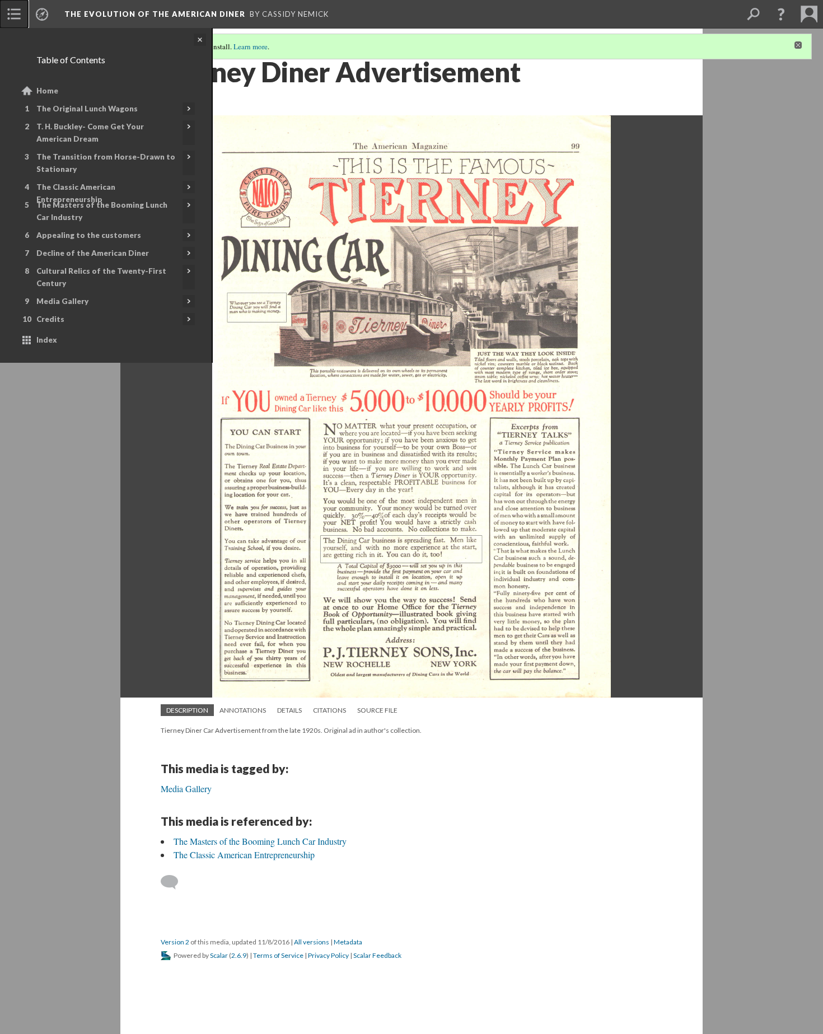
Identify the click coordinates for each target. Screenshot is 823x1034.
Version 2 (175, 942)
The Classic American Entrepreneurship (75, 193)
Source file (377, 710)
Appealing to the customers (88, 235)
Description (187, 710)
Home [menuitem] (47, 90)
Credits (50, 319)
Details (289, 710)
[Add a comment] (174, 882)
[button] (781, 14)
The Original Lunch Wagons (87, 108)
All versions (311, 942)
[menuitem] (14, 14)
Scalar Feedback (377, 955)
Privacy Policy (328, 955)
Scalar (219, 955)
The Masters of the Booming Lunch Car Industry (101, 211)
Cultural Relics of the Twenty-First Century (101, 277)
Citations (329, 710)
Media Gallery (62, 301)
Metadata (348, 942)
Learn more (250, 46)
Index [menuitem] (46, 339)
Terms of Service (278, 955)
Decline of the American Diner (92, 253)
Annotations (242, 710)
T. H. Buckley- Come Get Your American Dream (90, 132)
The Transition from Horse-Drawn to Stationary (105, 163)
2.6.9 (238, 955)
